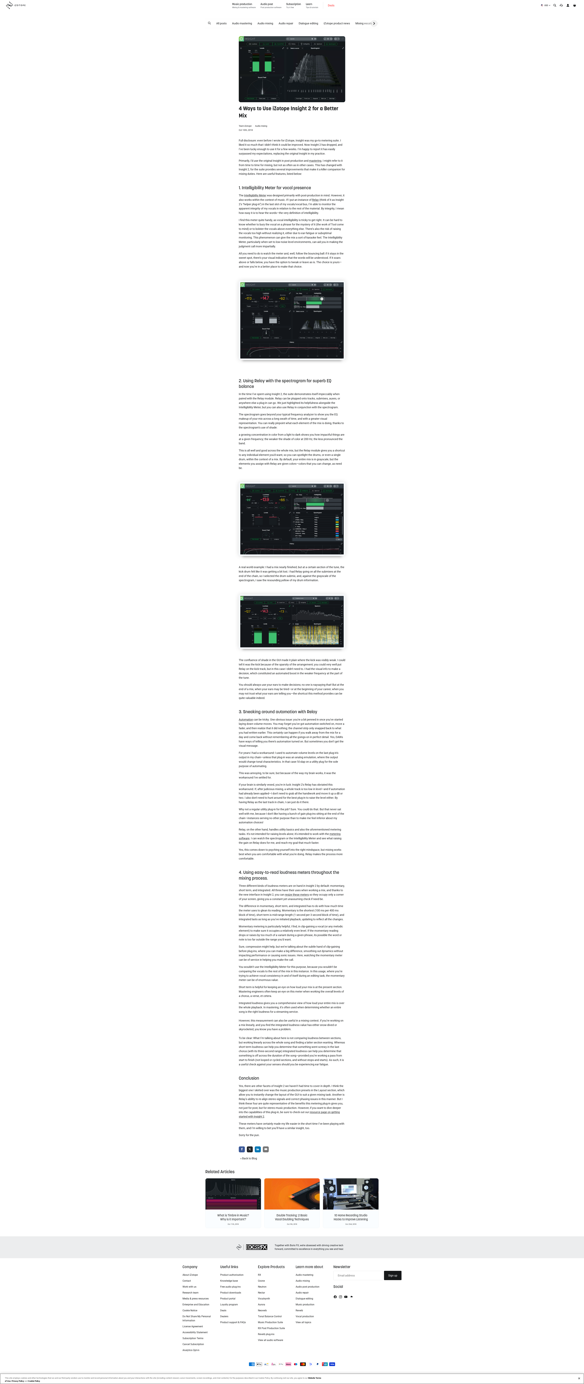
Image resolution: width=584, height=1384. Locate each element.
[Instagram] (340, 1297)
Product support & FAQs (233, 1322)
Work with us (189, 1286)
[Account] (568, 5)
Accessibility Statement (195, 1332)
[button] (209, 23)
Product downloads (230, 1292)
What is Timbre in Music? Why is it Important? (233, 1217)
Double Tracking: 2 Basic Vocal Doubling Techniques (292, 1217)
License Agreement (192, 1326)
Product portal (227, 1298)
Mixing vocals (363, 23)
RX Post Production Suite (271, 1328)
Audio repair (286, 23)
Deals (223, 1310)
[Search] (554, 5)
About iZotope (190, 1274)
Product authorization (231, 1274)
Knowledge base (229, 1280)
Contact (186, 1280)
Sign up (392, 1275)
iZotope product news (337, 23)
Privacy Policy (18, 1381)
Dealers (224, 1316)
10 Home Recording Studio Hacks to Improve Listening (351, 1217)
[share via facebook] (242, 1149)
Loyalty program (229, 1304)
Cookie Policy (34, 1381)
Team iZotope (245, 126)
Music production (305, 1304)
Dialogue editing (308, 23)
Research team (190, 1292)
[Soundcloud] (351, 1297)
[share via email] (266, 1149)
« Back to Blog (248, 1158)
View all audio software (270, 1340)
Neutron (262, 1286)
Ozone (261, 1280)
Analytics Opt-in (190, 1350)
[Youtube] (346, 1297)
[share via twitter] (250, 1149)
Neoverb (262, 1310)
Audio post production (307, 1286)
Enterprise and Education (195, 1304)
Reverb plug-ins (266, 1334)
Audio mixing (265, 23)
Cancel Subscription (193, 1344)
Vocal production (305, 1316)
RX (259, 1274)
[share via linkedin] (258, 1149)
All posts (221, 23)
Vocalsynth (264, 1298)
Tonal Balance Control (270, 1316)
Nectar (261, 1292)
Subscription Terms (192, 1338)
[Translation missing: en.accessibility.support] (561, 5)
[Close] (579, 1378)
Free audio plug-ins (230, 1286)
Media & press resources (195, 1298)
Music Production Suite (270, 1322)
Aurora (261, 1304)
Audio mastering (242, 23)
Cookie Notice (189, 1310)
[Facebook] (335, 1297)
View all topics (303, 1322)
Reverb (299, 1310)
